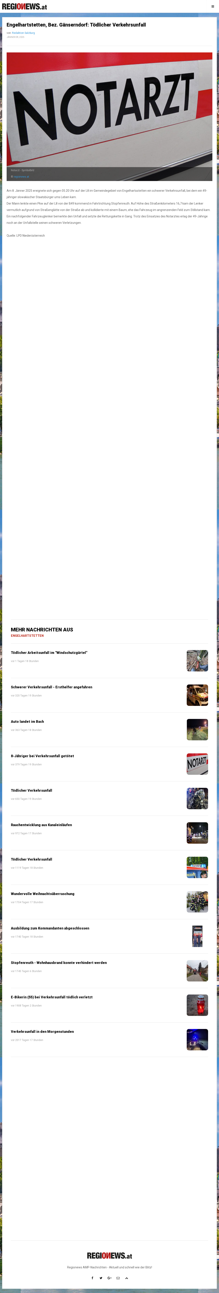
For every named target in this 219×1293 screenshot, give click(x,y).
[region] (109, 331)
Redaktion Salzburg (23, 32)
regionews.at (21, 176)
